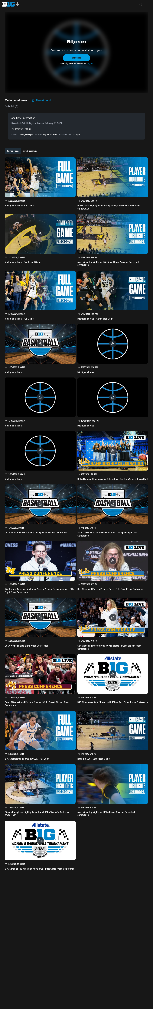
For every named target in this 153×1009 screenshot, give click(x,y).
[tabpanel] (76, 514)
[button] (140, 4)
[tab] (13, 151)
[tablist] (22, 151)
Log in (90, 63)
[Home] (10, 4)
